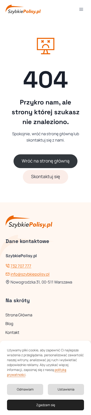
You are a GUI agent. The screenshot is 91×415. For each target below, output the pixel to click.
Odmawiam (25, 389)
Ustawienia (66, 389)
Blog (9, 323)
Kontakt (12, 332)
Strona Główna (18, 315)
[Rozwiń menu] (81, 9)
